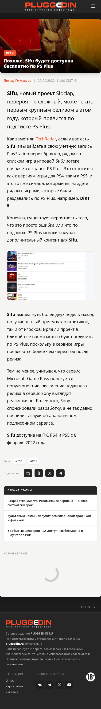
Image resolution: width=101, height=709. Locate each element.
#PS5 (33, 461)
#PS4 (19, 461)
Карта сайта (14, 686)
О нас (10, 680)
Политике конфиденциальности (28, 659)
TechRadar (46, 139)
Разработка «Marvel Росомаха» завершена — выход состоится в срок (48, 503)
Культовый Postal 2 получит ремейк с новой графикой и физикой (49, 518)
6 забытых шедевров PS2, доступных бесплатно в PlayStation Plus (45, 533)
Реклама (12, 692)
